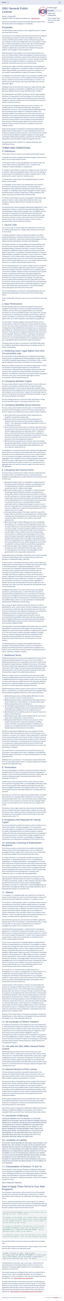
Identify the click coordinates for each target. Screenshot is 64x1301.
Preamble (51, 11)
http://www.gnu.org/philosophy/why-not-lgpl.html (26, 1291)
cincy (4, 2)
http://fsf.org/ (35, 18)
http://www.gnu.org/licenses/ (23, 1278)
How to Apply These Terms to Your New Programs (54, 20)
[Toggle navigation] (59, 2)
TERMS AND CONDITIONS (52, 14)
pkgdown (56, 1297)
